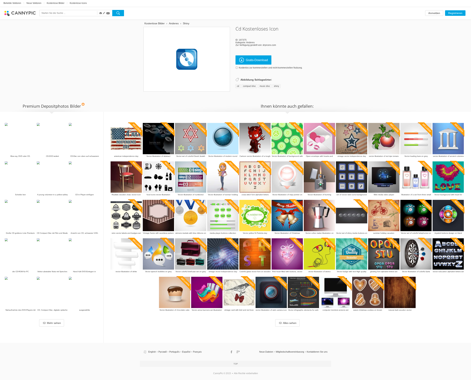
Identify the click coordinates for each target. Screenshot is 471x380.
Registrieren (455, 13)
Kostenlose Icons (78, 3)
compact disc (249, 86)
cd (238, 86)
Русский (162, 352)
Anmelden (434, 13)
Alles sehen (289, 322)
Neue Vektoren (33, 3)
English (152, 352)
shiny (276, 86)
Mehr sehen (54, 322)
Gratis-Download (257, 60)
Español (186, 352)
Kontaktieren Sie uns (317, 352)
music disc (265, 86)
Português (174, 352)
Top (235, 364)
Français (197, 352)
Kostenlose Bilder (55, 3)
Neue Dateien (266, 352)
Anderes (250, 42)
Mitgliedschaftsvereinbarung (290, 352)
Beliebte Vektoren (12, 3)
